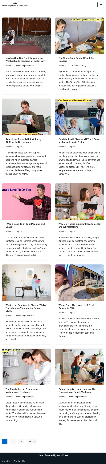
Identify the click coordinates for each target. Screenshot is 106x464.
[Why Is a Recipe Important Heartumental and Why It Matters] (79, 201)
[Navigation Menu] (100, 4)
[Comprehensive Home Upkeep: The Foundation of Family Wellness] (79, 367)
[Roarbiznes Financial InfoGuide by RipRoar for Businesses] (26, 117)
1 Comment (74, 65)
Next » (32, 441)
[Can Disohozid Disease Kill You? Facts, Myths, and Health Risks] (79, 117)
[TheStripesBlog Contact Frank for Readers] (79, 36)
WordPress (62, 455)
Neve (40, 455)
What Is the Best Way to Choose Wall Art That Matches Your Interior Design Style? (26, 308)
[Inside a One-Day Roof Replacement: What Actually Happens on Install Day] (26, 36)
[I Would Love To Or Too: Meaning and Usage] (26, 201)
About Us (6, 461)
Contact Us (19, 461)
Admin (11, 65)
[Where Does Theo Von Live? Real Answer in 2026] (79, 282)
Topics (19, 146)
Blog (84, 65)
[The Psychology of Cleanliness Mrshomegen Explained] (26, 367)
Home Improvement (25, 65)
